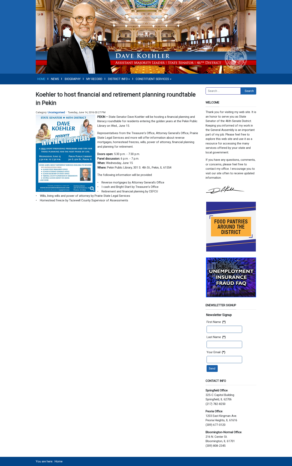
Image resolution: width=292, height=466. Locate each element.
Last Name (216, 337)
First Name (216, 322)
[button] (118, 79)
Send (212, 368)
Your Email (216, 352)
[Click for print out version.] (65, 153)
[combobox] (223, 91)
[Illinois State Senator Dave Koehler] (146, 36)
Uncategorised (56, 112)
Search (249, 91)
